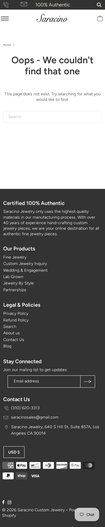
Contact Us (13, 339)
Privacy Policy (15, 313)
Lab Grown (13, 276)
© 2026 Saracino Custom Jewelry (33, 509)
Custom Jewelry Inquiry (25, 263)
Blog (7, 346)
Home (7, 45)
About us (11, 333)
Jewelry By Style (18, 283)
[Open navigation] (5, 18)
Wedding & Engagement (25, 270)
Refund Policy (16, 320)
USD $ (14, 452)
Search (9, 326)
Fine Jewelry (15, 257)
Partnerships (14, 289)
